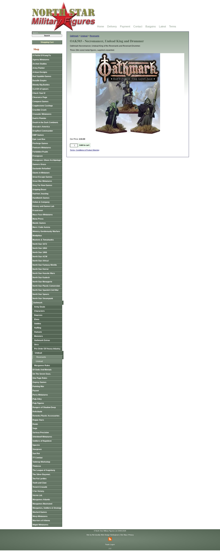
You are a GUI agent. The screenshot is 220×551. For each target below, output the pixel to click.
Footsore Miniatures (42, 147)
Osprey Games (39, 382)
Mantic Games (39, 223)
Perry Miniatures (40, 395)
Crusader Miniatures (42, 114)
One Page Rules (40, 378)
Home (100, 26)
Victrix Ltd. (37, 495)
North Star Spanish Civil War (46, 290)
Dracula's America (41, 127)
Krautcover (38, 210)
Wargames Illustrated (42, 504)
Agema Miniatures (41, 60)
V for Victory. (38, 491)
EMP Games (38, 135)
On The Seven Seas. (42, 374)
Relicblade (37, 411)
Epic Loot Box (39, 139)
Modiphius (37, 235)
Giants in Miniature (41, 173)
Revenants (94, 36)
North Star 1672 (40, 244)
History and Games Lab (43, 206)
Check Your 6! (39, 93)
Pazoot (36, 391)
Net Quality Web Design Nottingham (105, 535)
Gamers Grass (39, 164)
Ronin (35, 424)
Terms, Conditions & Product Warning (84, 150)
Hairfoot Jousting (40, 194)
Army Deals (39, 307)
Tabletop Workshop (41, 462)
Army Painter (39, 68)
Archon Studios (40, 64)
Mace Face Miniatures (43, 215)
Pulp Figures (38, 403)
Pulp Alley (37, 399)
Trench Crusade (40, 487)
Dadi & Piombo (39, 118)
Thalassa (37, 466)
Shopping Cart (47, 42)
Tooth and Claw (39, 483)
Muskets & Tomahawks (43, 240)
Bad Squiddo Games (42, 76)
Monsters (38, 336)
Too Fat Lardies (40, 479)
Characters (39, 311)
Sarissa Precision (41, 432)
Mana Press (38, 219)
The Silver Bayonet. (41, 474)
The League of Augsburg (44, 470)
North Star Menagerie (42, 282)
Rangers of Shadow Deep (44, 407)
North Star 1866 (40, 252)
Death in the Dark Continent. (45, 122)
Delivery (112, 26)
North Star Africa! (41, 261)
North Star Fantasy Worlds (45, 265)
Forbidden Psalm (40, 152)
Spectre (36, 445)
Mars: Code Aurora (41, 227)
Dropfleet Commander (43, 131)
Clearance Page (40, 97)
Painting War (38, 386)
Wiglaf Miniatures (40, 525)
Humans (38, 332)
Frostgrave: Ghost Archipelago (47, 160)
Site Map (123, 535)
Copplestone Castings (43, 106)
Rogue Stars (38, 420)
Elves (36, 319)
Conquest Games (40, 101)
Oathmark (74, 36)
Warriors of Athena (41, 520)
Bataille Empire (40, 80)
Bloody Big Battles (41, 85)
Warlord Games (40, 512)
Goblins (37, 323)
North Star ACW (40, 256)
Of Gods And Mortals (42, 370)
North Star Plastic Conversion (46, 286)
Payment (125, 26)
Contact (137, 26)
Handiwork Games (41, 198)
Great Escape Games (42, 177)
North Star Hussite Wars (44, 273)
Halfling (37, 328)
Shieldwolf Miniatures (42, 437)
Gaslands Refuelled (41, 168)
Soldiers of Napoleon (42, 441)
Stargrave (37, 449)
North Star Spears (41, 294)
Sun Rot (36, 453)
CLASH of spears (40, 89)
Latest (162, 26)
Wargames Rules (42, 365)
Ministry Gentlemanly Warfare (46, 231)
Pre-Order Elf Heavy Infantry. (47, 349)
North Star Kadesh (41, 277)
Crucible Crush (39, 110)
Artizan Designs (40, 72)
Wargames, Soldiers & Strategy (47, 508)
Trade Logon (110, 544)
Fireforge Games (40, 143)
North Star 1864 (40, 248)
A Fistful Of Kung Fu (42, 55)
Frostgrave (38, 156)
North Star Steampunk (43, 298)
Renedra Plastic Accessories (46, 416)
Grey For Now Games (42, 185)
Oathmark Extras (42, 340)
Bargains (150, 26)
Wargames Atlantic (41, 499)
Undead (84, 36)
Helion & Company (41, 202)
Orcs (36, 344)
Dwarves (38, 315)
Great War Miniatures (42, 181)
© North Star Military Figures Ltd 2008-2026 (110, 531)
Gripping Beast (39, 189)
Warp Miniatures (40, 516)
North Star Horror (41, 269)
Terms (172, 26)
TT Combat (38, 458)
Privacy (131, 535)
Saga (35, 428)
